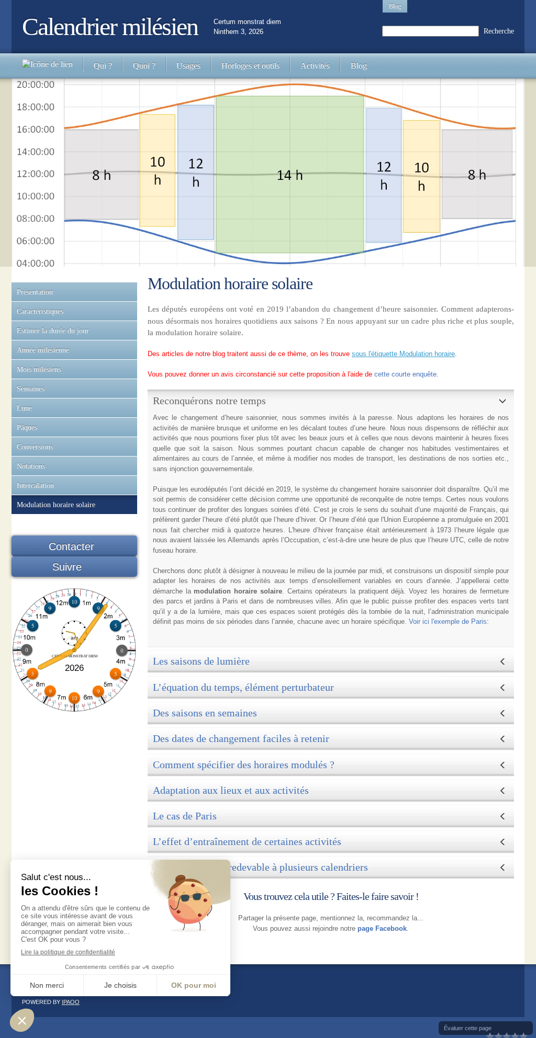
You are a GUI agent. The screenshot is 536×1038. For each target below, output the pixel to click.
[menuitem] (47, 65)
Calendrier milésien (110, 26)
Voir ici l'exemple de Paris (448, 621)
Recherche (499, 31)
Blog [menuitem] (395, 6)
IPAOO (71, 1002)
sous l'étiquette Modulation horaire (403, 354)
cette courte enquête (405, 374)
